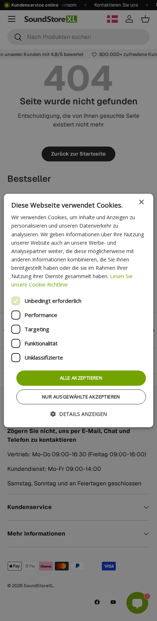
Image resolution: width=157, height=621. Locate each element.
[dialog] (78, 310)
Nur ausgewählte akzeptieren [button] (81, 396)
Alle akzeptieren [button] (81, 377)
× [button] (141, 202)
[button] (78, 414)
